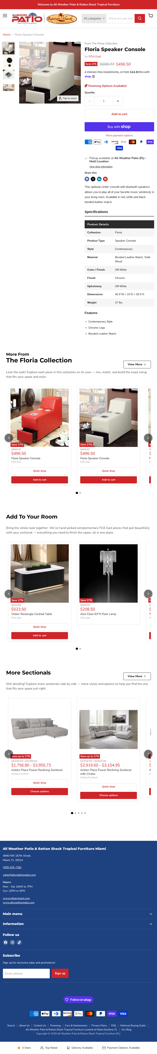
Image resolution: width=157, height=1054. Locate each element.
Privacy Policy (99, 1025)
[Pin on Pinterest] (105, 179)
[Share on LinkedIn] (99, 179)
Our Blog (126, 1029)
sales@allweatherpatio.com (19, 875)
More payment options (119, 135)
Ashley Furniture (20, 773)
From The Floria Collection (101, 43)
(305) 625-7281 (12, 867)
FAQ (113, 1025)
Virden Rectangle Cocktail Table (31, 614)
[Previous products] (9, 438)
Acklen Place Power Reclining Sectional (36, 770)
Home (7, 34)
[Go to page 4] (82, 813)
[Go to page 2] (80, 493)
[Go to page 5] (85, 813)
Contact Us (40, 1025)
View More (135, 364)
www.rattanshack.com (16, 898)
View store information (101, 166)
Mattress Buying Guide (133, 1025)
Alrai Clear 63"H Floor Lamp (98, 614)
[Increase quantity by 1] (118, 101)
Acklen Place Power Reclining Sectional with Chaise (105, 772)
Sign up (60, 973)
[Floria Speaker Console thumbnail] (8, 48)
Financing (55, 1025)
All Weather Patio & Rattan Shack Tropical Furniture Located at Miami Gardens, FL (71, 1029)
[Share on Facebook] (87, 179)
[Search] (140, 18)
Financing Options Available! (107, 86)
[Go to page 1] (77, 493)
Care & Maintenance (76, 1025)
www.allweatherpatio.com (18, 902)
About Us (24, 1025)
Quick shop (39, 471)
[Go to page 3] (78, 813)
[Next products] (148, 438)
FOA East (95, 56)
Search (11, 1025)
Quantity (90, 92)
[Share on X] (93, 179)
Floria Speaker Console (25, 458)
